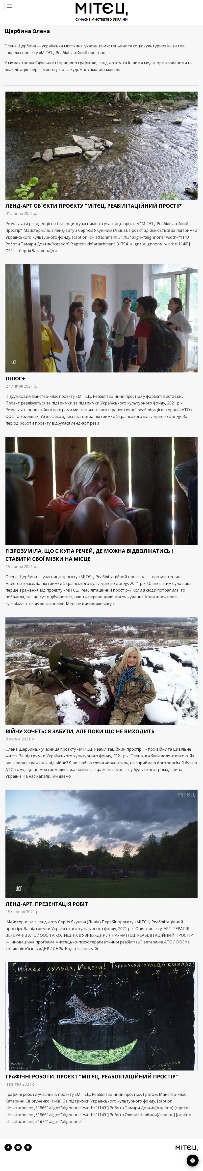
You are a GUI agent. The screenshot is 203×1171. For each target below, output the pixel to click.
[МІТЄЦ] (187, 1148)
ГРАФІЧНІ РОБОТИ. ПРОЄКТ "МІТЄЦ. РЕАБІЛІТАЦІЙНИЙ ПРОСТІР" (91, 1076)
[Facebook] (8, 1147)
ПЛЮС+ (15, 378)
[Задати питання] (193, 1161)
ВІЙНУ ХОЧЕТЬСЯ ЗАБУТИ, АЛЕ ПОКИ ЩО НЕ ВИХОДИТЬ (79, 731)
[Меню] (9, 6)
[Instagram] (28, 1147)
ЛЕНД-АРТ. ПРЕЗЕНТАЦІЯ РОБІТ (46, 904)
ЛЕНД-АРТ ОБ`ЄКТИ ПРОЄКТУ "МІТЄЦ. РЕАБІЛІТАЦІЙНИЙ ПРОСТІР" (94, 205)
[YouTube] (18, 1147)
